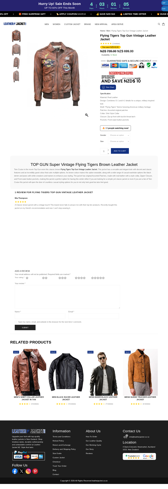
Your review (20, 283)
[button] (87, 75)
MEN (47, 24)
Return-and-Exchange (62, 445)
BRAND (87, 24)
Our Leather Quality (94, 441)
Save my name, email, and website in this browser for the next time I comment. (50, 322)
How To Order (91, 437)
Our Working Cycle (93, 445)
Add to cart (120, 151)
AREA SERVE (117, 24)
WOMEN (56, 24)
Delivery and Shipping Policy (64, 449)
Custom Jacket (59, 458)
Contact (56, 474)
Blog (54, 470)
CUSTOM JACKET (72, 24)
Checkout (56, 462)
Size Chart (110, 87)
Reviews (89, 453)
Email (71, 312)
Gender (103, 135)
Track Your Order (60, 466)
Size (102, 141)
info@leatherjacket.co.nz (139, 437)
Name (18, 312)
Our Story (90, 449)
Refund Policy (58, 441)
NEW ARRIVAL (101, 24)
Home (102, 31)
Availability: (105, 55)
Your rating (19, 277)
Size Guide (57, 453)
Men (108, 31)
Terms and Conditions (61, 437)
